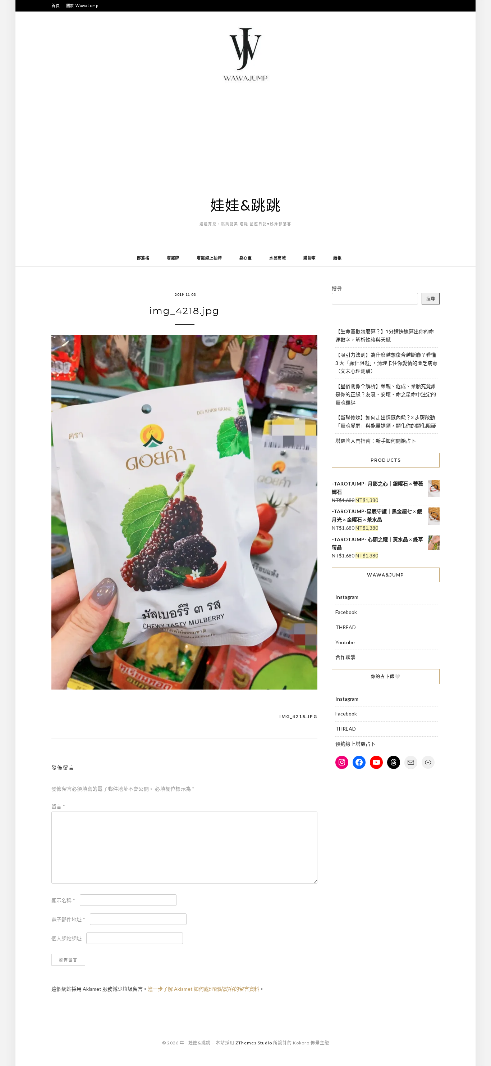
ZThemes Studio (253, 1042)
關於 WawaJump (82, 5)
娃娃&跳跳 (245, 205)
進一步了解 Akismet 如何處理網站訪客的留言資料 (203, 989)
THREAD (345, 729)
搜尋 (337, 288)
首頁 (55, 5)
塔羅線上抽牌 (209, 258)
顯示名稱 (63, 900)
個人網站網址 (66, 938)
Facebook (346, 612)
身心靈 (245, 258)
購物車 (309, 258)
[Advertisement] (245, 139)
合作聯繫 (345, 657)
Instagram (346, 597)
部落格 (143, 258)
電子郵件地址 (68, 919)
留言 (58, 806)
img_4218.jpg (298, 716)
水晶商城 (277, 258)
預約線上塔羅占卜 (355, 744)
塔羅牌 (173, 258)
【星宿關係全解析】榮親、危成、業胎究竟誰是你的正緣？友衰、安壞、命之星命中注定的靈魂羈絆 (385, 394)
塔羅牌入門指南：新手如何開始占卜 (375, 441)
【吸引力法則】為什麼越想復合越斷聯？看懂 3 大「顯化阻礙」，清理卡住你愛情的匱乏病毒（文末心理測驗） (386, 363)
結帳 (337, 258)
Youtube (345, 642)
